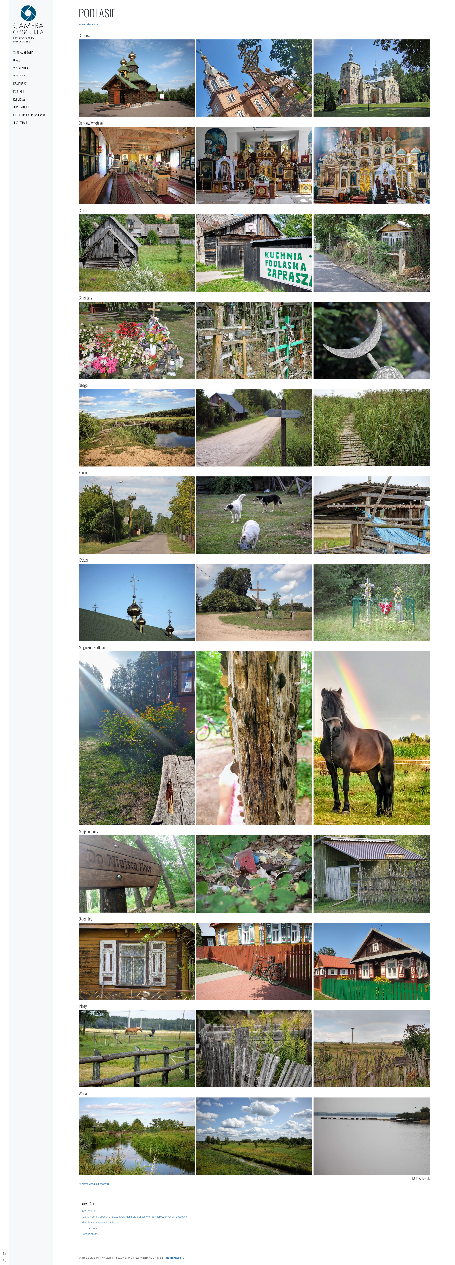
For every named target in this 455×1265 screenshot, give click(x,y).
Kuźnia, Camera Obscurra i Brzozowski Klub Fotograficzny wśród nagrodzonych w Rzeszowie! (134, 1216)
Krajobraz (20, 84)
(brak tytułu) (88, 1211)
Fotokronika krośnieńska (29, 115)
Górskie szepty (89, 1233)
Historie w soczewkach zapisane (99, 1222)
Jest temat (20, 123)
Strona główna (23, 52)
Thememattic (174, 1257)
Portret (18, 91)
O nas (16, 60)
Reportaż (19, 99)
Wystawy (19, 76)
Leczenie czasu (89, 1228)
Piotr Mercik (89, 1184)
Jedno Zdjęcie (21, 107)
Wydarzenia (20, 68)
